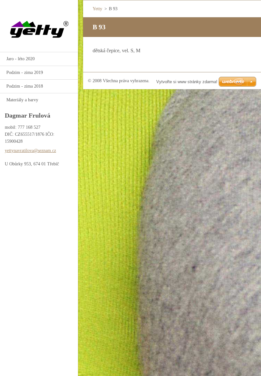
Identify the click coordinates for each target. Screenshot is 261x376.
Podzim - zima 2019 (24, 72)
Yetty (97, 8)
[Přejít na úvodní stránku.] (39, 22)
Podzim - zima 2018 (24, 86)
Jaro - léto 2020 (20, 58)
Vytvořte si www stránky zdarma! (186, 81)
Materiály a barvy (22, 100)
